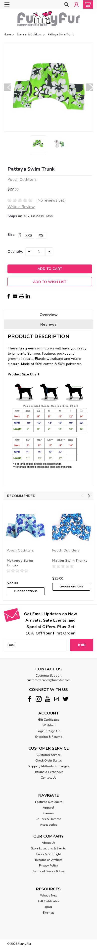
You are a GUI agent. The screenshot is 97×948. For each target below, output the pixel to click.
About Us (48, 843)
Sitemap (48, 913)
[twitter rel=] (65, 699)
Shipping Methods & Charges (48, 766)
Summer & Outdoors (29, 34)
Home (7, 34)
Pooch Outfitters (20, 550)
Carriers (48, 813)
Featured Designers (48, 802)
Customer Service (48, 755)
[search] (66, 4)
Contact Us (48, 778)
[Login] (76, 4)
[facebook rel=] (30, 699)
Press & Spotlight (48, 854)
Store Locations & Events (48, 848)
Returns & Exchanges (48, 772)
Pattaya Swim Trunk (61, 34)
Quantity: (15, 251)
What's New (48, 895)
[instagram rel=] (39, 699)
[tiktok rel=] (56, 699)
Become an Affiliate (48, 860)
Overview (49, 314)
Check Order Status (48, 761)
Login (41, 731)
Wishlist (48, 725)
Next (89, 87)
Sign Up (54, 731)
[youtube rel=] (48, 699)
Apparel (48, 808)
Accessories (48, 825)
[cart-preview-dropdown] (87, 4)
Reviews (48, 324)
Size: (14, 234)
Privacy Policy (48, 866)
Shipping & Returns (48, 737)
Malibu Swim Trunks (70, 560)
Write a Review (21, 207)
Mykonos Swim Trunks (20, 563)
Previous (7, 87)
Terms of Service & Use (48, 871)
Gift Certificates (48, 720)
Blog (48, 907)
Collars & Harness (48, 819)
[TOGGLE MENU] (7, 4)
